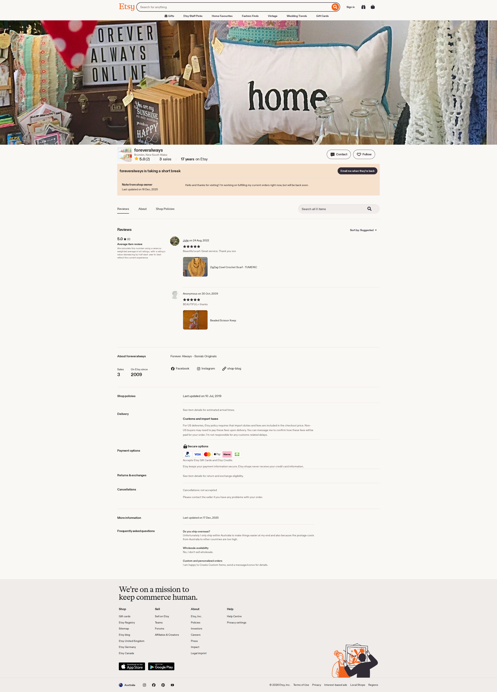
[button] (339, 154)
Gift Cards (322, 15)
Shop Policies (165, 209)
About (142, 209)
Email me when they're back (357, 170)
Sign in (351, 7)
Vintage (272, 15)
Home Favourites (222, 15)
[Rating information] (136, 159)
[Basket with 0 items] (372, 7)
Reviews (123, 209)
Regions (373, 684)
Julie (186, 240)
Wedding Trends (297, 15)
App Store (132, 666)
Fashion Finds (250, 15)
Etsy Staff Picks (192, 15)
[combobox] (233, 7)
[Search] (335, 7)
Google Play (161, 666)
